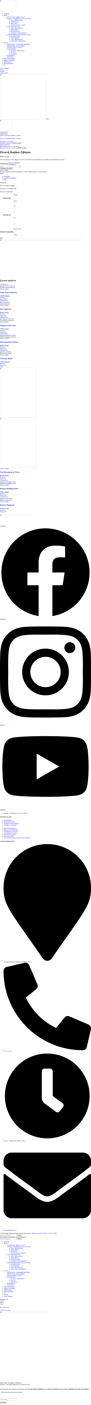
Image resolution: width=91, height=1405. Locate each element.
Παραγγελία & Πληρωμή (11, 830)
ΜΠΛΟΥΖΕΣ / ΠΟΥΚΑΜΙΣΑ (16, 46)
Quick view (3, 299)
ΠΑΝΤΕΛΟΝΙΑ (15, 31)
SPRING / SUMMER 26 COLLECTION (19, 18)
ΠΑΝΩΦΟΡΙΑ (15, 38)
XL (15, 206)
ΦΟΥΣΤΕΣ (14, 23)
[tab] (7, 176)
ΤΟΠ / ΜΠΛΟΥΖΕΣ (17, 20)
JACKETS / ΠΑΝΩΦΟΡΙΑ (19, 33)
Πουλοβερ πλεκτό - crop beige (9, 148)
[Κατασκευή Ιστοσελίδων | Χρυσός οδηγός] (44, 1233)
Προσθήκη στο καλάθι (6, 168)
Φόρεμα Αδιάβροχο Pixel (9, 488)
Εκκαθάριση (12, 164)
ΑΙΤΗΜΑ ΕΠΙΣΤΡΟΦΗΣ (11, 823)
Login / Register (8, 1296)
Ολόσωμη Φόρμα (6, 358)
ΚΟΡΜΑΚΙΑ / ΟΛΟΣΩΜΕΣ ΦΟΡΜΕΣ (18, 44)
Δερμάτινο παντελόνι (6, 143)
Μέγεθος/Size (4, 163)
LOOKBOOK (8, 820)
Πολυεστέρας (18, 229)
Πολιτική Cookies (9, 836)
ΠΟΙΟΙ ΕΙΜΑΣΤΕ (9, 822)
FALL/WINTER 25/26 (13, 26)
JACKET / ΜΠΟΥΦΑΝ (17, 50)
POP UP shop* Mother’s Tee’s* (16, 17)
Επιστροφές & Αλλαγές (10, 833)
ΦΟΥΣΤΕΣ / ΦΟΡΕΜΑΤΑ (18, 41)
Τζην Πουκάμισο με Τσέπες (10, 472)
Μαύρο (16, 195)
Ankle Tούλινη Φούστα (8, 292)
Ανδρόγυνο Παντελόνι (8, 325)
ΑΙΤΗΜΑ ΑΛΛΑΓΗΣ (10, 825)
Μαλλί (16, 235)
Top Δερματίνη (5, 309)
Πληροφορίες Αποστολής (11, 831)
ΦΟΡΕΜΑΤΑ (14, 22)
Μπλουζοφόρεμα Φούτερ (9, 342)
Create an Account (5, 1310)
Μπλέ (15, 201)
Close (1, 1301)
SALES (26, 172)
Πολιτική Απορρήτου (10, 834)
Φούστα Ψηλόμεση (7, 505)
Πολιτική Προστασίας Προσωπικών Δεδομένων (17, 838)
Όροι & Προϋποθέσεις (10, 828)
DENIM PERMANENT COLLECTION (19, 34)
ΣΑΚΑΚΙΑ (14, 54)
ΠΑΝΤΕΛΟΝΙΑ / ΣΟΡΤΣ (18, 25)
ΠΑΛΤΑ (13, 52)
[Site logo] (8, 11)
